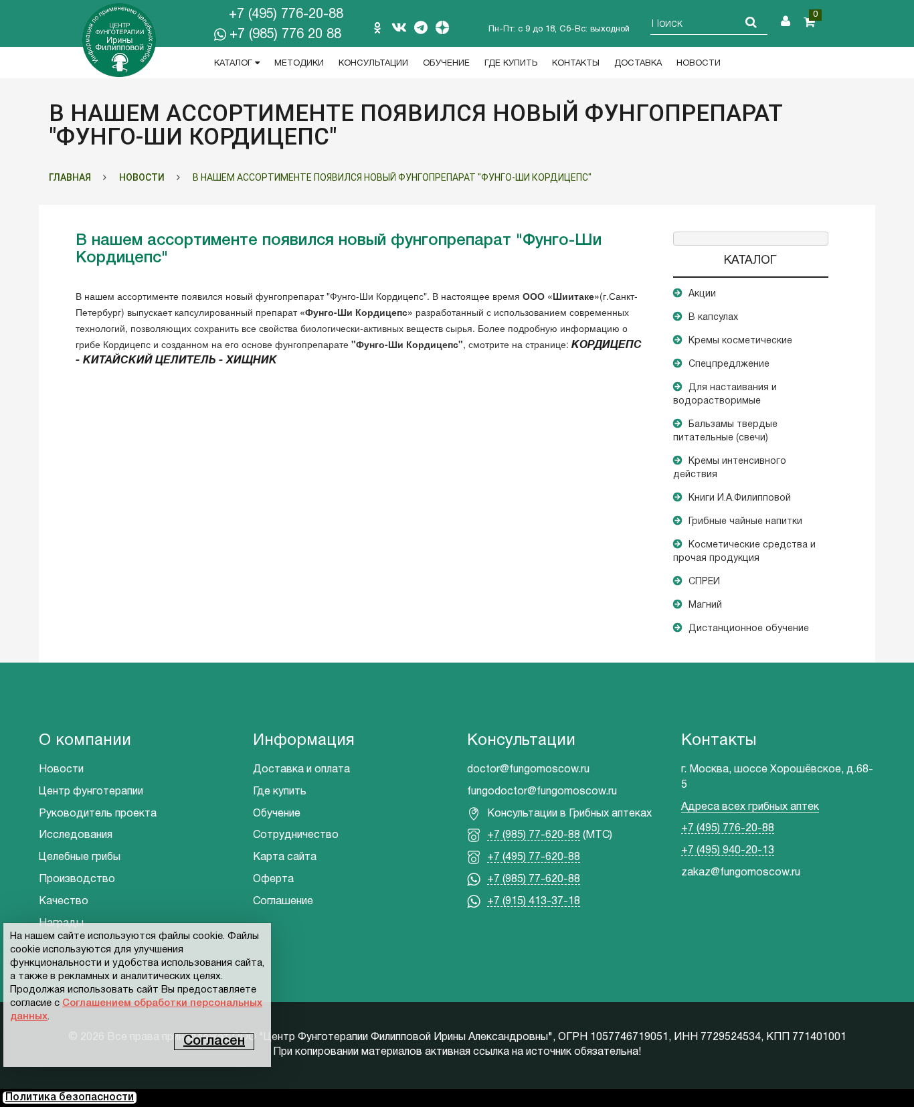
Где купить (510, 64)
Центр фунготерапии (91, 791)
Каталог (234, 64)
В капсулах (713, 317)
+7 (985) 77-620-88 (533, 835)
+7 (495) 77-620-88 (533, 857)
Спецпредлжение (729, 364)
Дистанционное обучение (749, 628)
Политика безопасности (69, 1097)
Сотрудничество (296, 835)
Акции (702, 294)
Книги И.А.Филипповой (740, 498)
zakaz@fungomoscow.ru (740, 872)
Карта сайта (284, 857)
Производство (77, 879)
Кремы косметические (740, 341)
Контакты (576, 64)
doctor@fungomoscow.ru (528, 769)
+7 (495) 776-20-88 (286, 15)
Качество (63, 901)
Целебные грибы (79, 857)
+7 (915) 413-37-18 (533, 901)
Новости (698, 64)
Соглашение (283, 901)
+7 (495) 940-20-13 (727, 850)
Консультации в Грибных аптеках (569, 814)
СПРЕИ (704, 582)
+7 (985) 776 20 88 (285, 35)
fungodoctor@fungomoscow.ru (542, 791)
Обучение (446, 64)
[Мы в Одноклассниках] (377, 27)
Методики (299, 64)
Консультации (373, 64)
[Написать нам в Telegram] (421, 27)
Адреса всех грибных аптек (750, 807)
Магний (705, 605)
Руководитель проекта (98, 814)
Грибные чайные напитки (745, 521)
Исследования (75, 835)
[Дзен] (442, 27)
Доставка (638, 64)
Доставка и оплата (301, 769)
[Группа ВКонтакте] (398, 27)
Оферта (273, 879)
